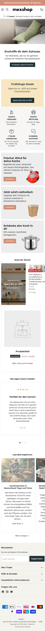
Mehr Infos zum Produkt (22, 363)
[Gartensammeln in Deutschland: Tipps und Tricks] (18, 470)
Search (21, 619)
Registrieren (37, 558)
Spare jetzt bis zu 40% (22, 100)
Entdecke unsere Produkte (22, 65)
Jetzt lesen (17, 523)
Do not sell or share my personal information (19, 622)
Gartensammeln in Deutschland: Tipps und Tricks (18, 487)
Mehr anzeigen (21, 536)
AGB (40, 622)
